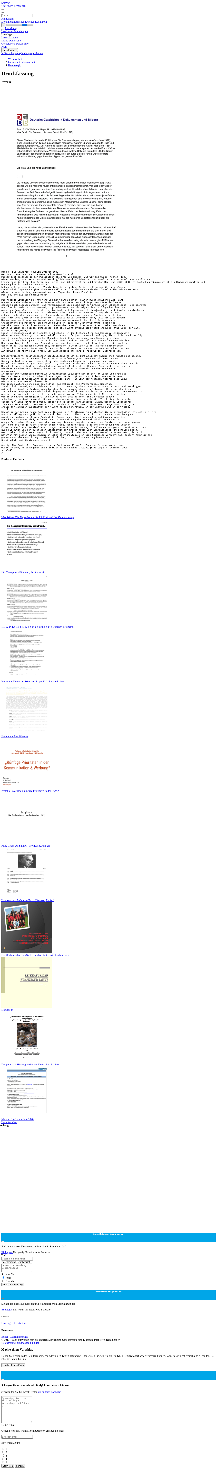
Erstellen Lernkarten (36, 21)
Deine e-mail (8, 1424)
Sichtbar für (7, 1274)
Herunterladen (9, 1122)
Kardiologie (14, 65)
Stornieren (8, 1466)
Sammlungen (21, 31)
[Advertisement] (103, 91)
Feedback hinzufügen (13, 1365)
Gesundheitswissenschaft (21, 62)
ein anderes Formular (49, 1391)
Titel (3, 1255)
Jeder (8, 1277)
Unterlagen (7, 5)
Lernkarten (20, 5)
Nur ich (10, 1281)
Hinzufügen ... (9, 50)
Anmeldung (7, 18)
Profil (4, 46)
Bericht (5, 1336)
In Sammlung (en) (11, 53)
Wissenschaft (15, 59)
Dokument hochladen (13, 21)
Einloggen (7, 1252)
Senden (20, 1466)
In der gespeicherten (32, 53)
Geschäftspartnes (19, 1336)
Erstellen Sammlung (13, 1284)
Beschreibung (15, 1262)
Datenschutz (8, 1342)
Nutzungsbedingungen (27, 1342)
